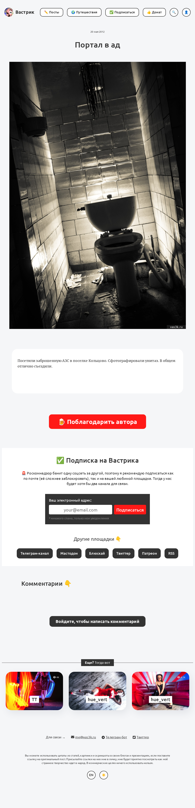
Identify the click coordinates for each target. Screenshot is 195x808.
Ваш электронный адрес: (70, 500)
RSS (171, 553)
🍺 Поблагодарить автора (97, 421)
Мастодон (69, 553)
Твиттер (123, 553)
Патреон (149, 553)
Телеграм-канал (35, 553)
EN (91, 775)
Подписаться (130, 510)
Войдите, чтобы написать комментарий (97, 621)
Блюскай (97, 553)
